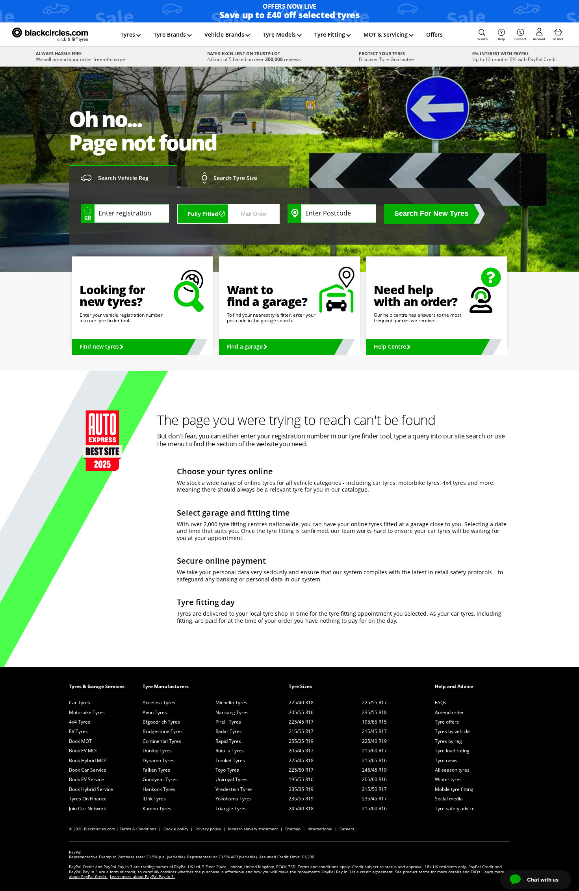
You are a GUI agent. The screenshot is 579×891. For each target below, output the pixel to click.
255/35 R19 (301, 741)
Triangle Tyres (231, 808)
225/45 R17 (301, 721)
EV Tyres (78, 731)
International (320, 829)
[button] (482, 34)
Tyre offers (447, 721)
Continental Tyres (162, 741)
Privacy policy (208, 829)
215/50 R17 (374, 789)
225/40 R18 (301, 702)
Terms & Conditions (138, 829)
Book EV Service (86, 779)
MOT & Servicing (386, 34)
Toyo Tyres (227, 770)
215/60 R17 (374, 750)
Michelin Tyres (231, 702)
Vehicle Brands (224, 34)
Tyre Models (279, 34)
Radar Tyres (228, 731)
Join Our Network (87, 808)
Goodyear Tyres (160, 779)
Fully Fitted (202, 214)
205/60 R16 (374, 779)
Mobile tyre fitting (454, 789)
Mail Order (254, 214)
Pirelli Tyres (228, 721)
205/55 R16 (301, 712)
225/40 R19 (374, 741)
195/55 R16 (301, 779)
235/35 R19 (301, 789)
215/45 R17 (374, 731)
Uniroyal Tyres (231, 779)
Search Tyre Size (235, 178)
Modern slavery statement (253, 829)
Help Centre (390, 346)
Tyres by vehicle (452, 731)
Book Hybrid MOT (88, 760)
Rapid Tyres (228, 741)
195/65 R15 (374, 721)
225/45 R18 (301, 760)
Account (539, 39)
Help (501, 39)
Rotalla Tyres (229, 750)
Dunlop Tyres (157, 750)
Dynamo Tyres (158, 760)
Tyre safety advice (455, 808)
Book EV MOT (83, 750)
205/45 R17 (301, 750)
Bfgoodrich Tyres (161, 721)
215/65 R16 (374, 760)
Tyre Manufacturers (166, 686)
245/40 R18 (301, 808)
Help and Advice (454, 686)
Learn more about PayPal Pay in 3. (142, 876)
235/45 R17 (374, 798)
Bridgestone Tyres (163, 731)
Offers (434, 34)
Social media (449, 798)
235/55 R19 (301, 798)
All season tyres (452, 770)
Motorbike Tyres (87, 712)
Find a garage (245, 346)
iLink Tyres (154, 798)
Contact (520, 39)
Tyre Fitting (329, 34)
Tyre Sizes (300, 686)
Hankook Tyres (159, 789)
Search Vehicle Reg (123, 178)
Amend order (449, 712)
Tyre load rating (452, 750)
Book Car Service (87, 770)
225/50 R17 (301, 770)
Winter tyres (448, 779)
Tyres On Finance (88, 798)
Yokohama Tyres (233, 798)
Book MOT (80, 741)
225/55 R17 (374, 702)
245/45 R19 (374, 770)
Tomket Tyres (230, 760)
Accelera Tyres (159, 702)
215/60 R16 (374, 808)
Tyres (128, 34)
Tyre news (446, 760)
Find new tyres (99, 346)
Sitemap (293, 829)
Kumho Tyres (157, 808)
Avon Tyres (155, 712)
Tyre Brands (170, 34)
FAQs (440, 702)
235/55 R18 (374, 712)
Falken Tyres (156, 770)
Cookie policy (175, 829)
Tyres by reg (448, 741)
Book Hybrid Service (91, 789)
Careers (347, 829)
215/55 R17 (301, 731)
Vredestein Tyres (233, 789)
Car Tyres (79, 702)
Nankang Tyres (232, 712)
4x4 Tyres (79, 721)
